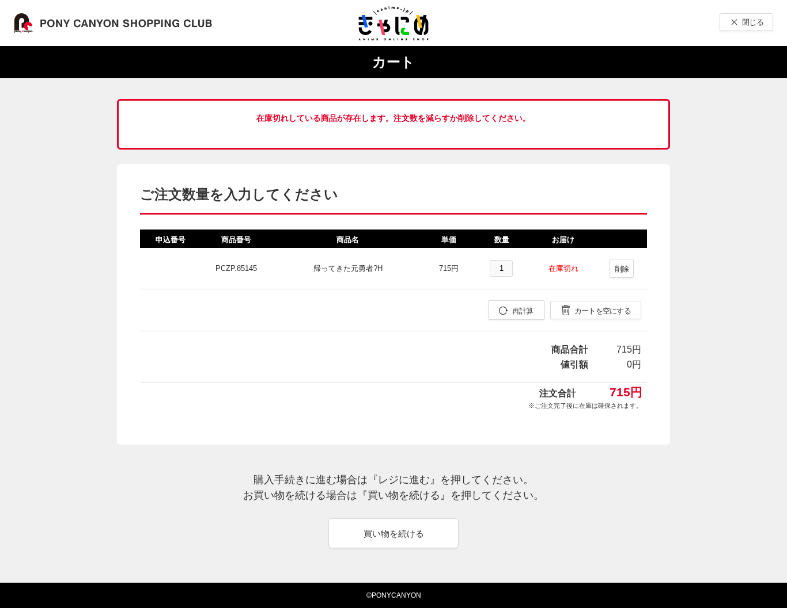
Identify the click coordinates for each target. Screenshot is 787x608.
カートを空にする (602, 311)
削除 (622, 269)
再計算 (523, 311)
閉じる (752, 22)
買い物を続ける (394, 533)
